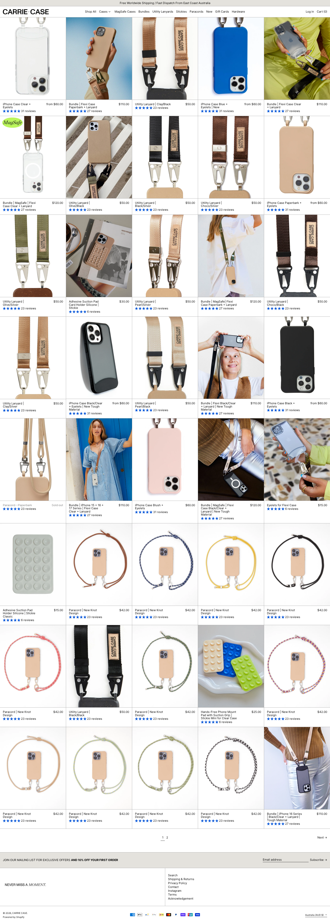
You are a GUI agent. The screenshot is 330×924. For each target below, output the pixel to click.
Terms (172, 894)
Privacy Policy (177, 883)
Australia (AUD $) (314, 915)
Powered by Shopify (13, 917)
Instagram (174, 891)
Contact (173, 887)
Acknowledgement (180, 898)
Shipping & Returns (181, 879)
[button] (322, 12)
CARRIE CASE (19, 913)
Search (173, 875)
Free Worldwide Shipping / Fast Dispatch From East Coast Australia (165, 3)
